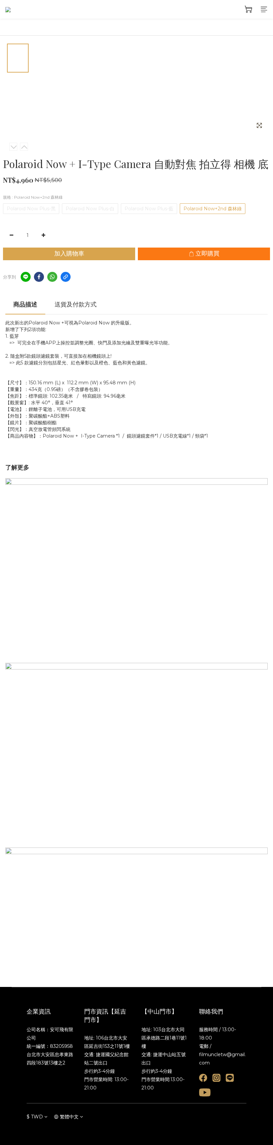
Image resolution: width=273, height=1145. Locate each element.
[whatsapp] (52, 277)
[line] (26, 277)
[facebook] (39, 277)
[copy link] (66, 277)
